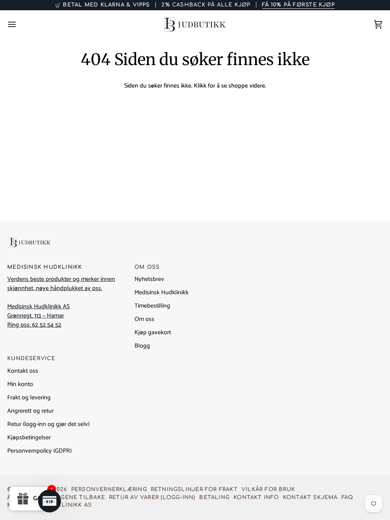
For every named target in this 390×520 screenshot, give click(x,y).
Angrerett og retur (30, 411)
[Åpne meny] (18, 24)
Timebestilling (152, 306)
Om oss (144, 319)
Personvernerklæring (109, 489)
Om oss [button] (147, 267)
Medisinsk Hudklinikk (161, 292)
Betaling (214, 497)
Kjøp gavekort (152, 332)
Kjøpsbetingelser (29, 437)
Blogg (142, 346)
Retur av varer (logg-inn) (152, 497)
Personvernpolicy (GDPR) (39, 451)
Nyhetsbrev (149, 279)
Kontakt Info (256, 497)
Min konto (20, 384)
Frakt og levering (29, 397)
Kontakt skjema (310, 497)
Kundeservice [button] (31, 358)
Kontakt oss (22, 371)
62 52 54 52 (46, 325)
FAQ (347, 497)
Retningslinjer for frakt (194, 489)
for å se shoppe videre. (237, 86)
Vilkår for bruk (268, 489)
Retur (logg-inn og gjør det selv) (48, 424)
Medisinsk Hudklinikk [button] (44, 267)
